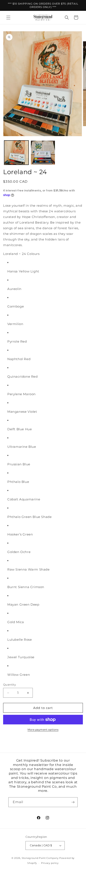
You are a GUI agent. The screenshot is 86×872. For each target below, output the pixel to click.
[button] (8, 17)
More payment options (43, 729)
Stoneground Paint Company (40, 858)
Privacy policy (50, 863)
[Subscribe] (72, 802)
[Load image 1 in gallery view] (16, 152)
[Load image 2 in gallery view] (43, 152)
